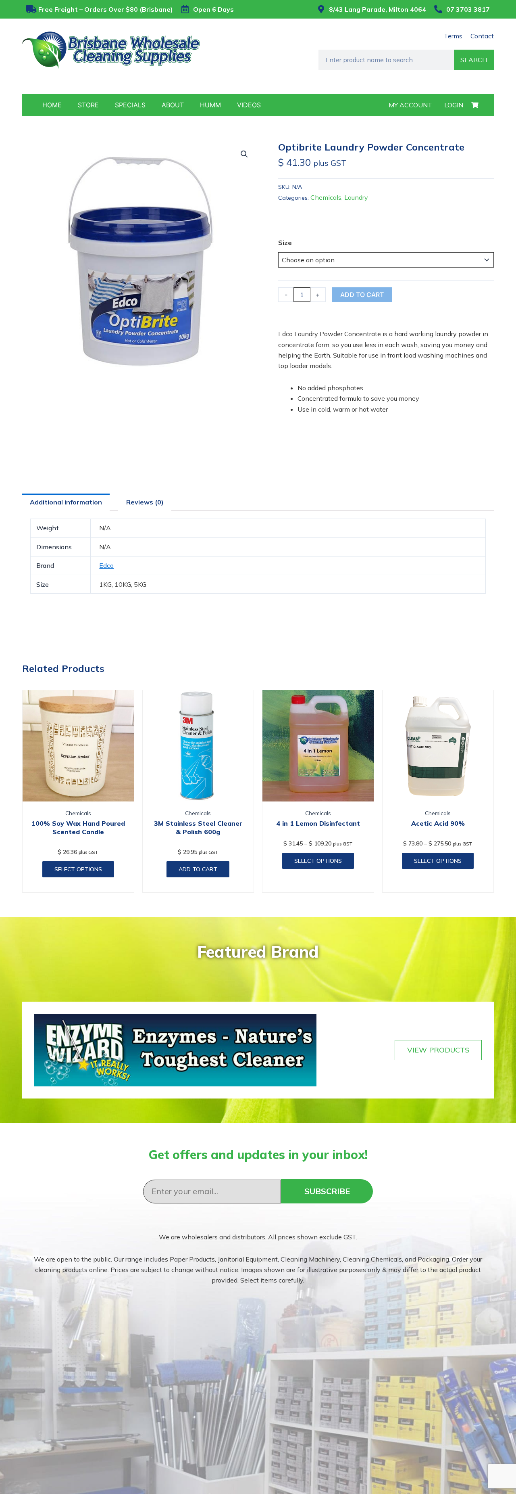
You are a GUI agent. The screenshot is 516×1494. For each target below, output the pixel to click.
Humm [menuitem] (210, 105)
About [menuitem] (173, 105)
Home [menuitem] (52, 105)
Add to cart (362, 295)
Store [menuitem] (88, 105)
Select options (78, 869)
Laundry (356, 197)
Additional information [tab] (66, 502)
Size (285, 243)
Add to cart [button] (198, 869)
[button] (244, 154)
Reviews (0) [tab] (145, 502)
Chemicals (325, 197)
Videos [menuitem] (249, 105)
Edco (106, 565)
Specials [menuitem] (130, 105)
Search (473, 60)
